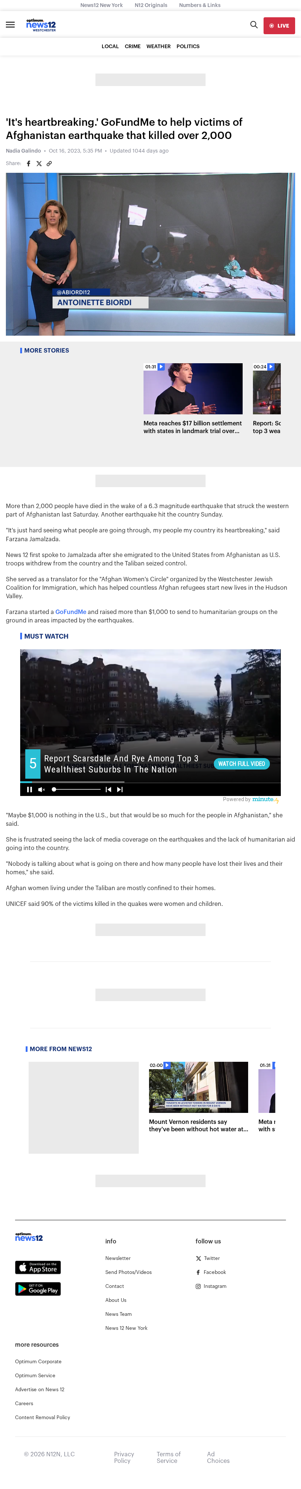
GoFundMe (70, 612)
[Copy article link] (49, 164)
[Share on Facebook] (29, 164)
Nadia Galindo (23, 151)
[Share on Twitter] (39, 164)
